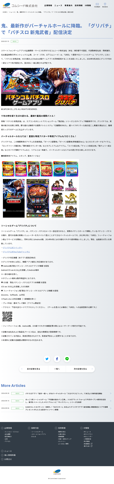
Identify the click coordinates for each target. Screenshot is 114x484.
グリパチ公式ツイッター (12, 247)
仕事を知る (62, 434)
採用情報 (79, 5)
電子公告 (87, 446)
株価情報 (87, 444)
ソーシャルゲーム (37, 432)
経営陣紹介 (8, 436)
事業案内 (69, 5)
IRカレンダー (88, 436)
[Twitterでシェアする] (47, 359)
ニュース (58, 5)
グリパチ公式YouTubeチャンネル (16, 251)
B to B (34, 436)
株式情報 (87, 441)
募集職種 (61, 436)
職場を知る (62, 432)
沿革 (6, 439)
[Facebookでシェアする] (57, 359)
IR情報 (88, 5)
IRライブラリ (88, 434)
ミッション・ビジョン (12, 432)
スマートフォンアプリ (39, 434)
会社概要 (7, 434)
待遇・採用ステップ (64, 439)
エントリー (62, 441)
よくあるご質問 (63, 444)
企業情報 (48, 5)
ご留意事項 (87, 439)
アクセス (7, 441)
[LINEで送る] (67, 359)
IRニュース (87, 432)
